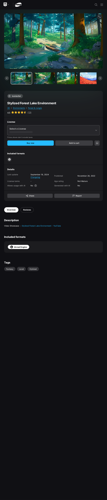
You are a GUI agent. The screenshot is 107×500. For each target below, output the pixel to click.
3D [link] (8, 108)
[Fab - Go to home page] (18, 4)
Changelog (35, 177)
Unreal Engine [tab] (20, 247)
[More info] (35, 185)
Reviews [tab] (27, 210)
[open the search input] (96, 5)
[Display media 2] (67, 78)
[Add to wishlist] (97, 143)
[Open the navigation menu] (102, 5)
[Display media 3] (90, 78)
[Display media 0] (21, 78)
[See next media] (100, 78)
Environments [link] (19, 108)
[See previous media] (7, 78)
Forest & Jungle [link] (35, 108)
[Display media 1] (44, 78)
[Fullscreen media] (99, 16)
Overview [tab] (11, 210)
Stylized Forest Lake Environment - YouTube (41, 226)
